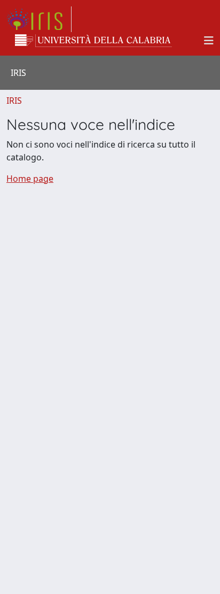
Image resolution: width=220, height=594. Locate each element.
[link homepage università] (93, 40)
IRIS (14, 100)
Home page (29, 178)
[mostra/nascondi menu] (209, 40)
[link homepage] (39, 19)
